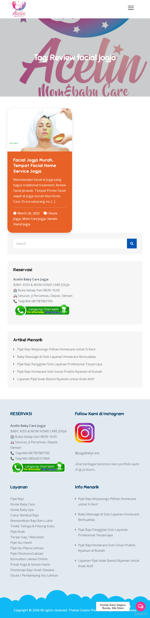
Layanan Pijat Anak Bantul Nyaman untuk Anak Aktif (55, 379)
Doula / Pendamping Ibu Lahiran (34, 575)
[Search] (132, 243)
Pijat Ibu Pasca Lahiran (27, 548)
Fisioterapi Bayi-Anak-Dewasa (32, 570)
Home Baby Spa (22, 510)
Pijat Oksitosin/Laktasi (26, 553)
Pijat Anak (17, 531)
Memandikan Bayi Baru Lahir (31, 521)
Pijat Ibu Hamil (21, 542)
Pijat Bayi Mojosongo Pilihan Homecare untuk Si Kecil (56, 349)
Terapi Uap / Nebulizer (27, 537)
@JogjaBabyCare (87, 453)
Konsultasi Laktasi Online (28, 559)
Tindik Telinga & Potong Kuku (32, 526)
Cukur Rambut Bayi (24, 515)
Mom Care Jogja (34, 219)
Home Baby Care (22, 504)
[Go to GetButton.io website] (140, 614)
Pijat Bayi (17, 499)
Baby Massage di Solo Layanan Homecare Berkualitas (56, 357)
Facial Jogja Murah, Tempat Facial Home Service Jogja (34, 165)
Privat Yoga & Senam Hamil (30, 564)
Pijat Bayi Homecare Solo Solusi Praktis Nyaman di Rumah (59, 371)
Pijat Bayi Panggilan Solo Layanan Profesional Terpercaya (59, 364)
